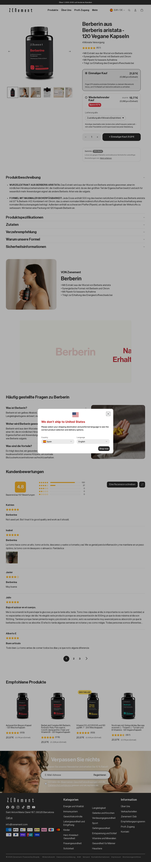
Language (81, 437)
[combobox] (47, 441)
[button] (108, 413)
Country (44, 437)
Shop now (104, 448)
